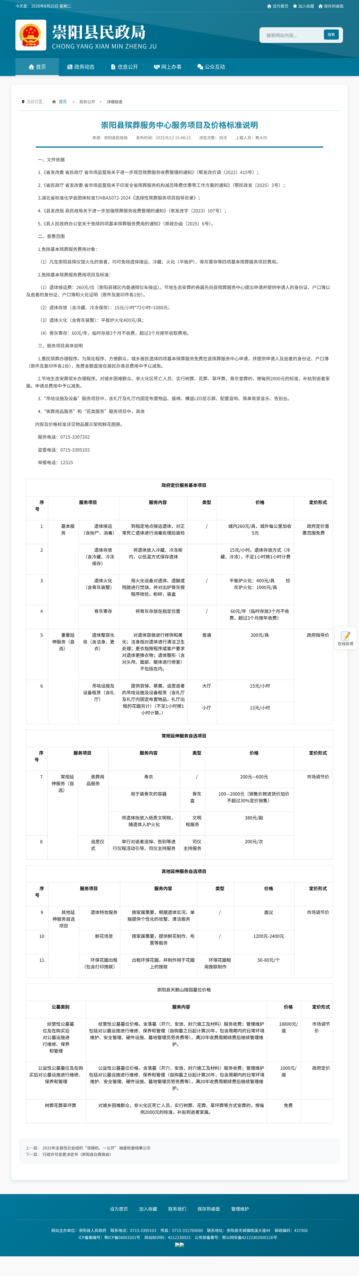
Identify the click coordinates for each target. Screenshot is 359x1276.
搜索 (331, 34)
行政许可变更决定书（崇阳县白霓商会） (78, 1154)
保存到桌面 (333, 6)
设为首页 (280, 6)
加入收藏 (306, 6)
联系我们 (177, 1208)
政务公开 (87, 101)
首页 (40, 67)
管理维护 (240, 1208)
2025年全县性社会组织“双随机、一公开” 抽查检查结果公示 (97, 1148)
